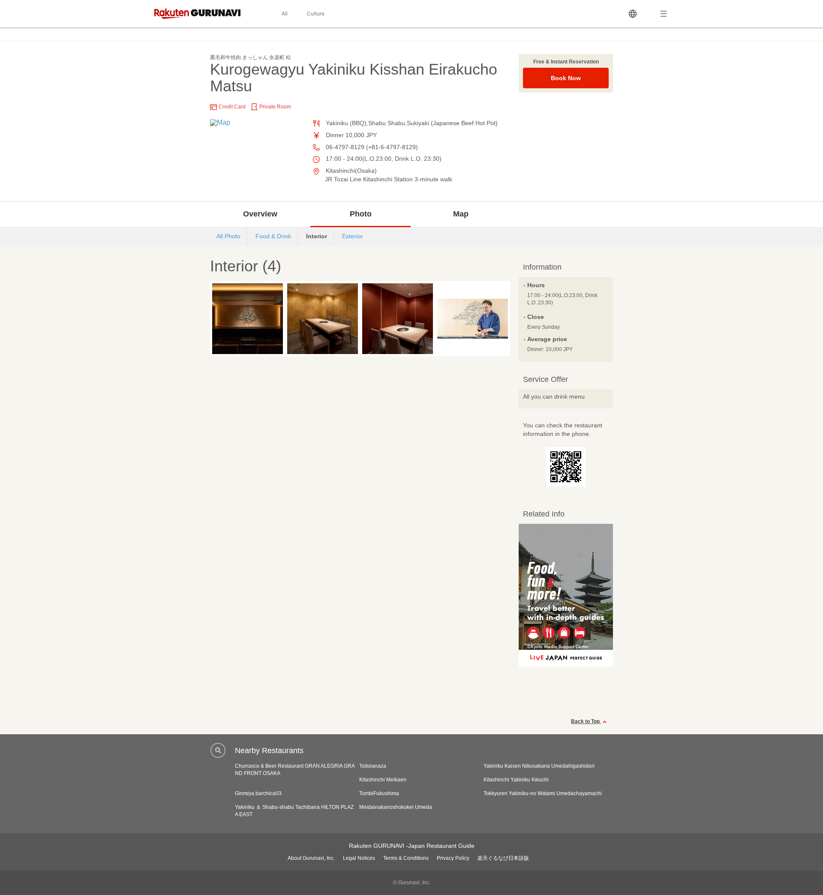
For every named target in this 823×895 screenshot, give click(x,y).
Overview (260, 214)
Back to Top (586, 721)
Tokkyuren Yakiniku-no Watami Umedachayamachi (543, 793)
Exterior (352, 236)
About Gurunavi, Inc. (311, 858)
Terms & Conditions (406, 858)
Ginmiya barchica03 (258, 793)
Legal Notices (359, 858)
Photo (361, 214)
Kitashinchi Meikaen (382, 780)
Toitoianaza (372, 766)
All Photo (228, 236)
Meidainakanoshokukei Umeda (395, 807)
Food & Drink (273, 236)
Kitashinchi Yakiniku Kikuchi (516, 780)
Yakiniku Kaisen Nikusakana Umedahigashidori (539, 766)
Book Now (566, 78)
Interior (316, 236)
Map (461, 214)
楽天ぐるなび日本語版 (503, 858)
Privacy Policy (453, 858)
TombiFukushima (379, 793)
